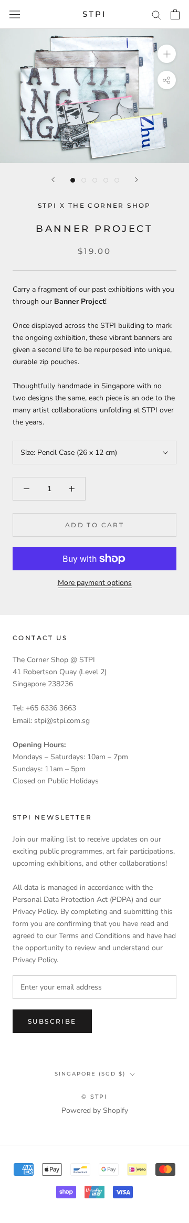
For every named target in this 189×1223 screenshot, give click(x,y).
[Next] (136, 179)
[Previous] (53, 179)
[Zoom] (167, 54)
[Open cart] (175, 14)
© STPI (94, 1096)
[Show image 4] (105, 180)
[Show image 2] (83, 180)
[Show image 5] (116, 180)
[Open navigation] (14, 14)
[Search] (156, 14)
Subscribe (52, 1021)
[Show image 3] (94, 180)
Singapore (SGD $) (90, 1073)
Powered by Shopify (94, 1110)
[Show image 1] (72, 180)
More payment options (95, 583)
